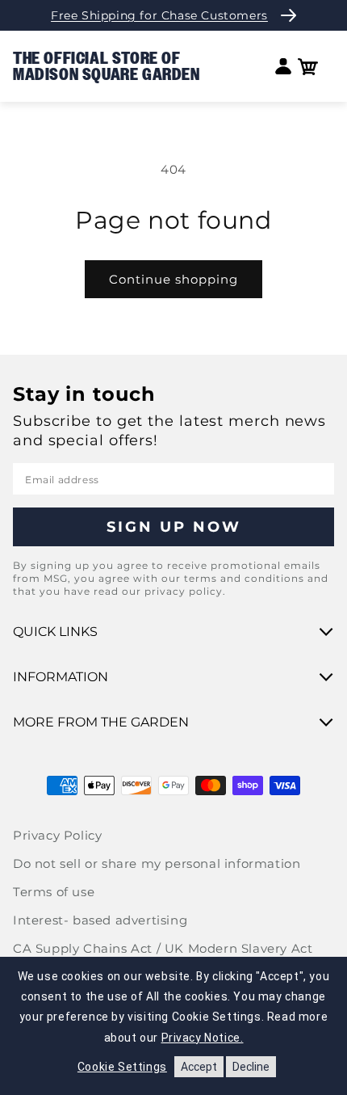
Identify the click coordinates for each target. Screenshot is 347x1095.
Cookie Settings (122, 1066)
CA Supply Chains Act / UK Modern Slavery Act (162, 948)
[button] (308, 67)
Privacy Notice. (202, 1037)
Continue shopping (173, 279)
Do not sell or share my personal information (156, 863)
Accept (199, 1066)
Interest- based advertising (100, 920)
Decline (251, 1066)
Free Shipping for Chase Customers (159, 15)
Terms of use (53, 891)
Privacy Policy (57, 835)
